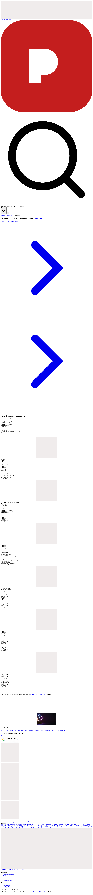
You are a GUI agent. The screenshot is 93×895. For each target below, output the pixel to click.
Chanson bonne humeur (8, 880)
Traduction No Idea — (83, 824)
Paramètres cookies (7, 886)
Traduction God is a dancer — (38, 825)
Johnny (2, 735)
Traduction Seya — (39, 824)
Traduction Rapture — (45, 827)
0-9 (25, 869)
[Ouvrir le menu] (8, 213)
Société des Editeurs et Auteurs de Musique (38, 694)
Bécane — (32, 821)
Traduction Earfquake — (83, 826)
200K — (39, 821)
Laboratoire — (48, 821)
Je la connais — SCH (62, 730)
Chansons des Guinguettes (8, 878)
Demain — (44, 822)
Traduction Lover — (69, 824)
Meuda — (56, 821)
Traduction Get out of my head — (28, 827)
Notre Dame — (7, 821)
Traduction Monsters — (8, 824)
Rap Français (5, 875)
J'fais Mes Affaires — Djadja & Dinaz (16, 730)
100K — (17, 821)
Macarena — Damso (5, 730)
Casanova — (24, 821)
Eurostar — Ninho (28, 730)
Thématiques (3, 207)
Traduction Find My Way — (53, 825)
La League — (14, 822)
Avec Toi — (51, 822)
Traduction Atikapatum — (9, 825)
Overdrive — (5, 822)
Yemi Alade (38, 218)
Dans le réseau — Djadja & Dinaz (51, 730)
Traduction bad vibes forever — (71, 825)
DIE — (37, 822)
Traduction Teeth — (53, 824)
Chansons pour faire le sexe (8, 874)
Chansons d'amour (6, 876)
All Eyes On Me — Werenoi (38, 730)
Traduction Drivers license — (24, 824)
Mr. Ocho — (68, 822)
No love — (31, 822)
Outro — (65, 821)
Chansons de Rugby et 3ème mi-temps (10, 879)
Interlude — (84, 821)
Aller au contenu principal (6, 19)
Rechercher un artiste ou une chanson (8, 206)
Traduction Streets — (24, 825)
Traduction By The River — (10, 827)
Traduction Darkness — (29, 826)
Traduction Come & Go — (14, 826)
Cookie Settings (6, 887)
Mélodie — (75, 822)
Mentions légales (6, 885)
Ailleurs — (74, 821)
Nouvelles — (23, 822)
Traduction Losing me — (67, 826)
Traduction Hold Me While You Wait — (47, 826)
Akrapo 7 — (59, 822)
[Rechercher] (7, 213)
